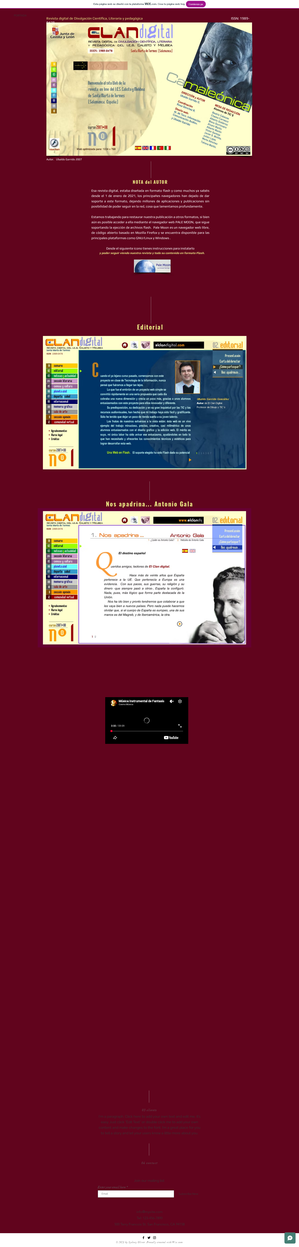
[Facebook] (143, 1238)
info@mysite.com (149, 1212)
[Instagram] (154, 1238)
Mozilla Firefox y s (148, 232)
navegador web (189, 227)
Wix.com (177, 1242)
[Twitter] (149, 1238)
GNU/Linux (144, 238)
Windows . (163, 238)
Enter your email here (112, 1187)
